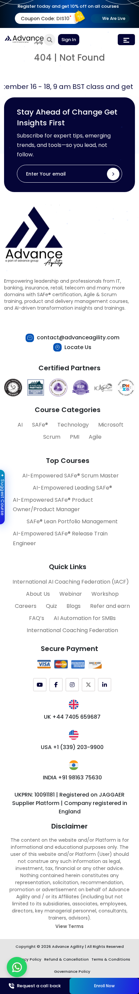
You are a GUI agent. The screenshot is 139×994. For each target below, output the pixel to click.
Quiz (51, 606)
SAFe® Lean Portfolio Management (72, 521)
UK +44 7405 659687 (72, 717)
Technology (73, 425)
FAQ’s (36, 618)
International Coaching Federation (72, 630)
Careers (25, 606)
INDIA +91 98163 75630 (72, 777)
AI (20, 425)
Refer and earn (110, 606)
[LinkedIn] (104, 684)
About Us (38, 594)
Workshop (105, 594)
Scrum (51, 437)
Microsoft (110, 425)
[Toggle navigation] (126, 39)
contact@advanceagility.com (78, 337)
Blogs (73, 606)
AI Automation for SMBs (85, 618)
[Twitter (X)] (88, 684)
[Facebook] (56, 684)
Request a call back (39, 986)
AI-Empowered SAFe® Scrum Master (70, 475)
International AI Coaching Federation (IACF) (70, 582)
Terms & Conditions (110, 959)
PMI (74, 437)
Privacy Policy (28, 959)
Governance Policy (72, 971)
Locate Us (77, 347)
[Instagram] (72, 684)
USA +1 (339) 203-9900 (72, 747)
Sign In (68, 39)
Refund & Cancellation (66, 959)
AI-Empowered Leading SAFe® (72, 488)
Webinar (70, 594)
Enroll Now (104, 986)
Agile (95, 437)
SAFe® (40, 425)
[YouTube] (40, 684)
